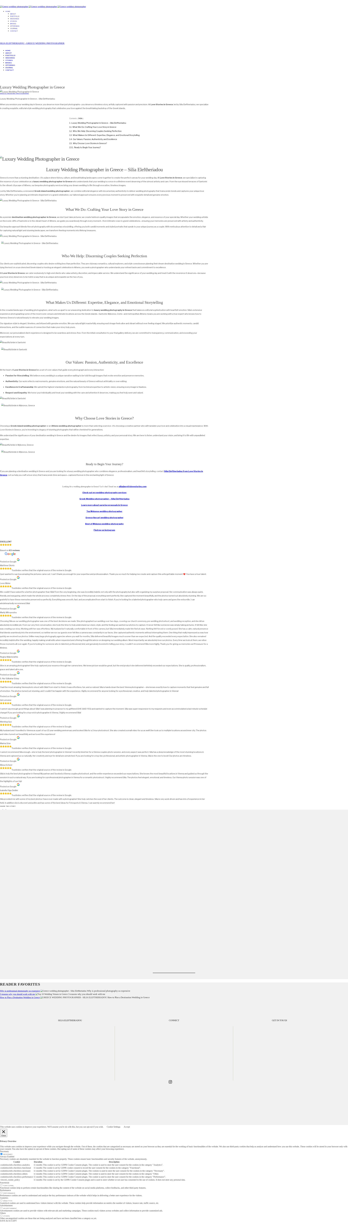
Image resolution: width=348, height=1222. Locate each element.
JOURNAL (14, 28)
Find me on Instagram (104, 530)
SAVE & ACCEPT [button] (8, 1221)
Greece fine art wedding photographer (104, 517)
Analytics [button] (4, 1198)
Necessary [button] (4, 1151)
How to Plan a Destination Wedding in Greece (20, 997)
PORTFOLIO (14, 16)
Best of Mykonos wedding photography (104, 524)
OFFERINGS (14, 26)
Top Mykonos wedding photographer (104, 511)
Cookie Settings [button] (113, 1127)
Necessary (8, 1154)
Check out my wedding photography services (104, 492)
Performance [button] (5, 1190)
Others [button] (3, 1213)
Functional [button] (4, 1183)
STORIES (13, 21)
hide (80, 118)
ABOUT (13, 14)
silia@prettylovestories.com (133, 486)
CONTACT (14, 31)
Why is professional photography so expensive (20, 991)
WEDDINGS (14, 19)
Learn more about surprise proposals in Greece (104, 505)
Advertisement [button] (6, 1205)
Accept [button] (127, 1127)
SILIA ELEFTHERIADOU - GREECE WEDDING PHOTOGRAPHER (32, 43)
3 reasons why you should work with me (17, 994)
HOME (7, 11)
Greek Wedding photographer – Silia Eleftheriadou (104, 499)
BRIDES (13, 23)
